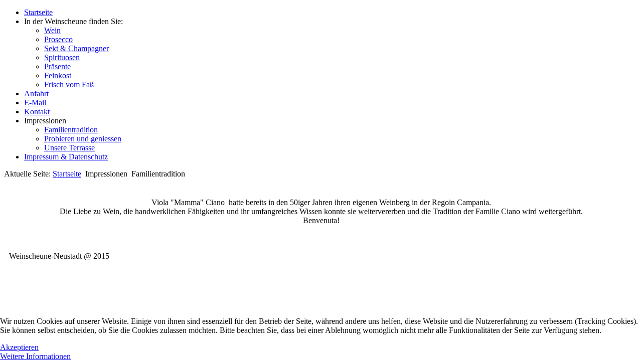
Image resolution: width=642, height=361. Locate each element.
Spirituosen (62, 57)
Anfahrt (36, 93)
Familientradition (71, 129)
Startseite (38, 12)
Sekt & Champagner (76, 48)
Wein (52, 30)
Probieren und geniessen (82, 138)
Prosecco (58, 39)
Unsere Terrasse (69, 147)
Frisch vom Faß (69, 84)
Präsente (57, 66)
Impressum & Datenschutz (66, 156)
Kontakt (37, 111)
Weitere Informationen (35, 356)
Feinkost (57, 75)
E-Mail (35, 102)
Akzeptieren (19, 347)
